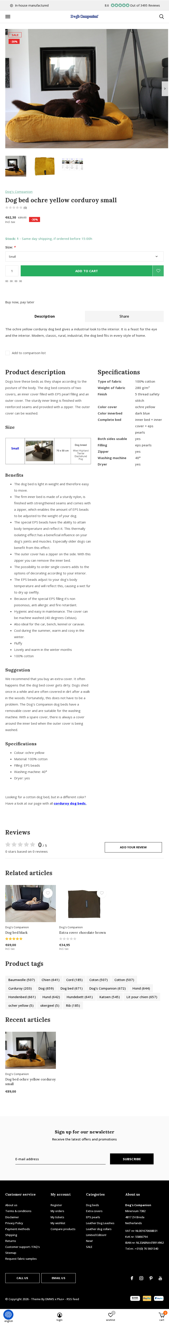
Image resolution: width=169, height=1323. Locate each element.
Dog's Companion (19, 191)
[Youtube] (160, 1278)
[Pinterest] (150, 1278)
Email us (58, 1278)
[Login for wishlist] (158, 270)
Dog (46, 988)
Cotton (124, 979)
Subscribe (132, 1159)
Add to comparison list (29, 353)
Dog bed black (16, 932)
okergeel (49, 1005)
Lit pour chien (142, 997)
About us (11, 1205)
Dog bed (72, 988)
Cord (74, 979)
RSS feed (73, 1299)
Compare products (63, 1229)
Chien (50, 979)
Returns (10, 1241)
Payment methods (17, 1229)
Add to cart (86, 271)
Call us (22, 1278)
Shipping (11, 1235)
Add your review (133, 847)
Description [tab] (45, 316)
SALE (89, 1247)
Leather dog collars (99, 1229)
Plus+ (60, 1299)
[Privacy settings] (8, 1315)
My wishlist (58, 1223)
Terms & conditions (18, 1211)
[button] (8, 16)
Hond (141, 988)
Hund (51, 997)
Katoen (109, 997)
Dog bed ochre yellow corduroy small (30, 1081)
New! (89, 1241)
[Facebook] (132, 1278)
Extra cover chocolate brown (82, 932)
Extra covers (94, 1211)
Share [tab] (124, 316)
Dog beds (92, 1205)
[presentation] (165, 88)
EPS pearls (93, 1217)
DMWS (49, 1299)
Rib (73, 1005)
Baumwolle (21, 979)
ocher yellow (20, 1005)
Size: (10, 247)
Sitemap (10, 1253)
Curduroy (20, 988)
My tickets (57, 1217)
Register (56, 1205)
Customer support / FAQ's (22, 1247)
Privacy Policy (14, 1223)
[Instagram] (141, 1278)
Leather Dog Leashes (100, 1223)
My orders (57, 1211)
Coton (98, 979)
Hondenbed (22, 997)
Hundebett (80, 997)
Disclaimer (12, 1217)
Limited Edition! (96, 1235)
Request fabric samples (21, 1259)
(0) (25, 208)
